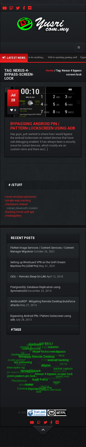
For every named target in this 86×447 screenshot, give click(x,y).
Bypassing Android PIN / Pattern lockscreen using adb (42, 125)
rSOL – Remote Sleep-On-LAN (28, 276)
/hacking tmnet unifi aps (19, 211)
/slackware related (16, 204)
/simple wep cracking (18, 200)
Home (50, 70)
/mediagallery (13, 215)
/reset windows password (20, 196)
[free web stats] (37, 412)
